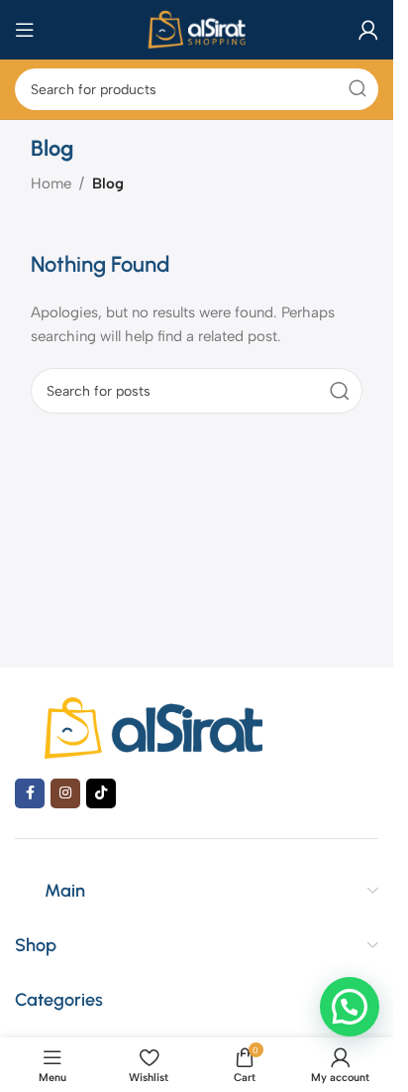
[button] (349, 1006)
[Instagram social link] (65, 793)
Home (51, 183)
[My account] (368, 30)
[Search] (357, 89)
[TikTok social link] (101, 793)
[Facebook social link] (30, 793)
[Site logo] (196, 29)
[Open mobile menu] (25, 30)
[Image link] (153, 726)
